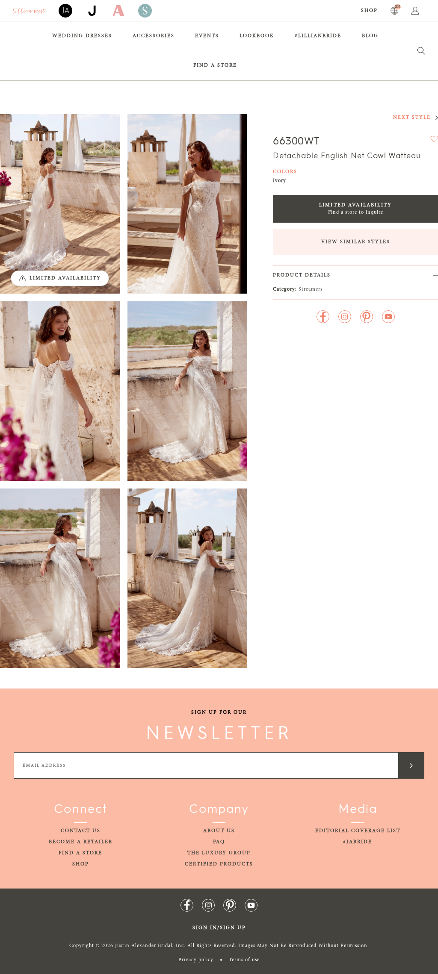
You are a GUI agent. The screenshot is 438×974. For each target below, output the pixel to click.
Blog (370, 35)
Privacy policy (195, 959)
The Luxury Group (219, 853)
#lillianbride (318, 35)
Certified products (219, 864)
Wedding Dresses (82, 35)
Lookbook (257, 35)
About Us (219, 830)
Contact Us (81, 830)
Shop (369, 10)
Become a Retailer (80, 842)
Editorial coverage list (357, 830)
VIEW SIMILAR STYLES (355, 241)
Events (207, 35)
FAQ (219, 842)
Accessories (154, 35)
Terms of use (244, 959)
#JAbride (357, 842)
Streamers (311, 289)
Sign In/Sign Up (219, 927)
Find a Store (215, 65)
